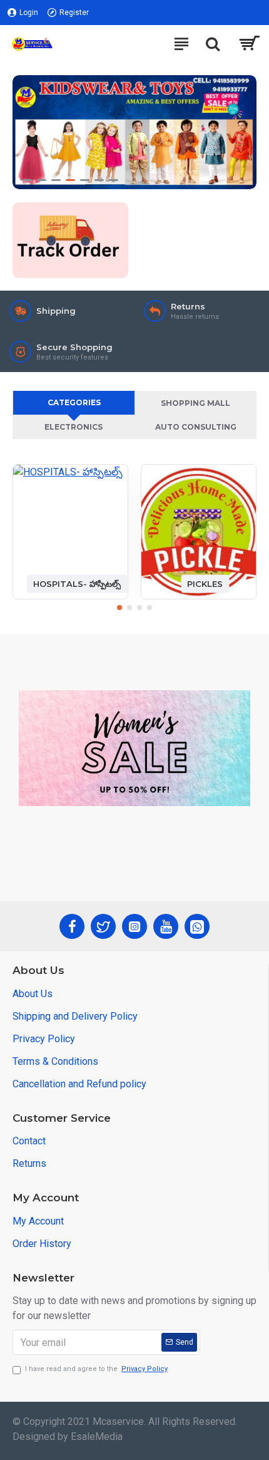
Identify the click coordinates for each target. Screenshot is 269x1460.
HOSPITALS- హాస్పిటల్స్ (77, 583)
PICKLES (205, 583)
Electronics (73, 427)
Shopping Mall (195, 403)
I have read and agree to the (96, 1369)
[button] (119, 607)
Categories (74, 402)
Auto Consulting (195, 427)
